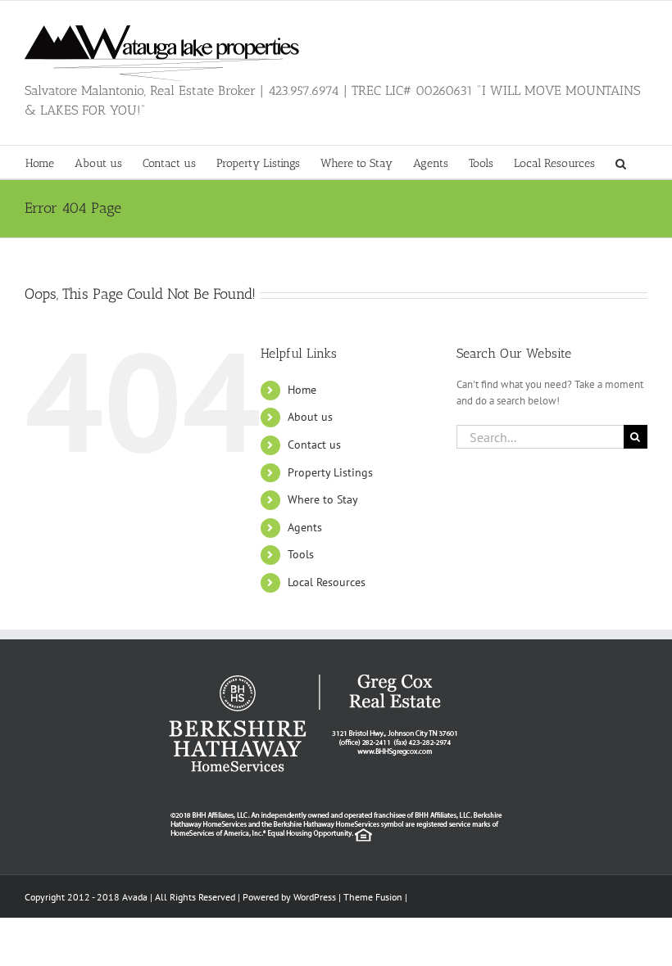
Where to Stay (323, 499)
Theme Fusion (372, 897)
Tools (301, 554)
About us (310, 416)
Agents (305, 527)
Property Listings (330, 472)
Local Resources (327, 582)
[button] (620, 162)
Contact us (314, 444)
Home (302, 389)
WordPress (314, 897)
